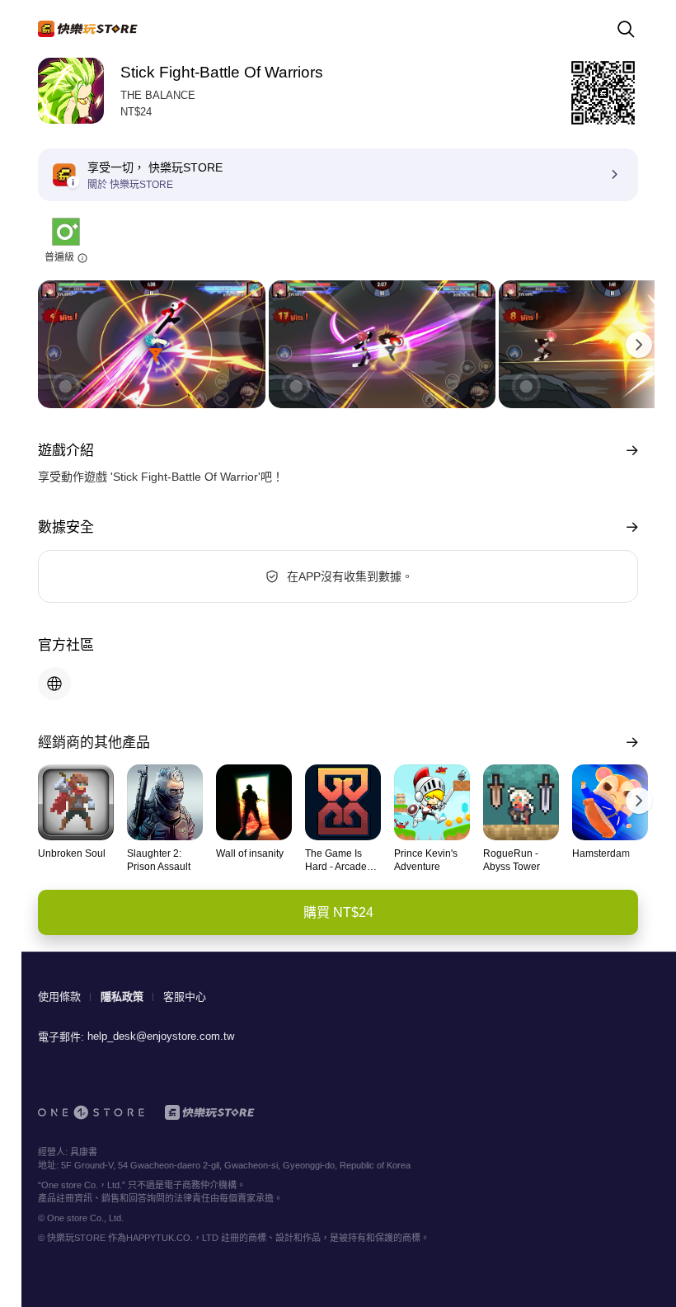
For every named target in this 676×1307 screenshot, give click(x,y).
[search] (625, 28)
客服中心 (184, 996)
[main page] (88, 28)
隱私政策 (122, 996)
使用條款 (59, 996)
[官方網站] (54, 683)
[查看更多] (628, 450)
